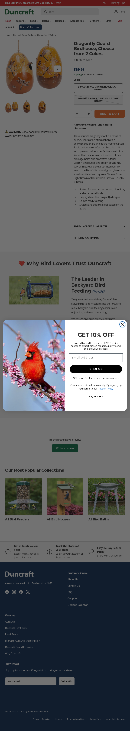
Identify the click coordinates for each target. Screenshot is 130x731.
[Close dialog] (122, 324)
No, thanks (96, 396)
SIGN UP (96, 369)
